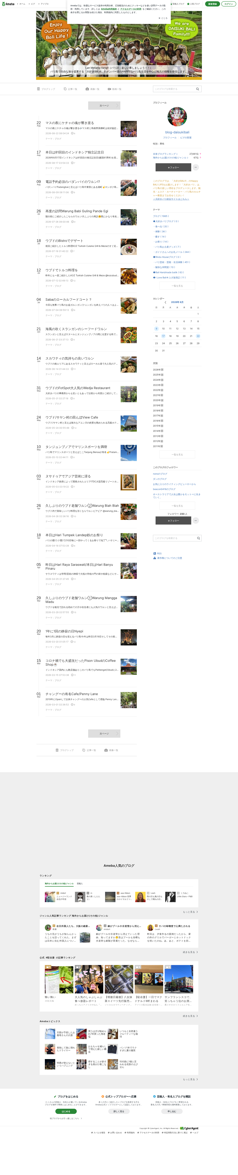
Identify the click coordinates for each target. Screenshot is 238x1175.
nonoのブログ (160, 473)
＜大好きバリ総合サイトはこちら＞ (171, 199)
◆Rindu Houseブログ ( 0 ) (167, 257)
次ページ (104, 105)
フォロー (174, 167)
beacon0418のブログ (164, 489)
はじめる (66, 1111)
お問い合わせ (116, 1132)
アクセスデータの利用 (149, 1132)
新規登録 (212, 4)
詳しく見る (119, 1111)
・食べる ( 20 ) (160, 226)
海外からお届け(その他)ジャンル (169, 157)
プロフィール (170, 137)
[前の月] (165, 302)
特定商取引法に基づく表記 (175, 1132)
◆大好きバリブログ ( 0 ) (166, 221)
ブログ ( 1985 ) (161, 216)
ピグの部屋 (186, 137)
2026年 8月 (177, 302)
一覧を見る (177, 285)
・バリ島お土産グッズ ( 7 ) (167, 246)
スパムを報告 (99, 1132)
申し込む (172, 1111)
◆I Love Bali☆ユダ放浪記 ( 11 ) (169, 277)
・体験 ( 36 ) (159, 231)
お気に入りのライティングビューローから (174, 484)
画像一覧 (94, 89)
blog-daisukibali (177, 132)
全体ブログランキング (164, 153)
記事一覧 (72, 89)
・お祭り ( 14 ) (160, 241)
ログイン (229, 4)
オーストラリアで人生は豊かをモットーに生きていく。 (177, 496)
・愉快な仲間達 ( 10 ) (164, 267)
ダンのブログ (160, 479)
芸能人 (80, 883)
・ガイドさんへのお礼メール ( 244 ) (171, 252)
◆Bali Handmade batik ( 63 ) (168, 272)
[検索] (198, 89)
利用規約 (131, 1132)
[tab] (59, 883)
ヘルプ (195, 1132)
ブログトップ (48, 89)
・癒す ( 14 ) (159, 236)
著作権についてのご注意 (169, 558)
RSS (159, 553)
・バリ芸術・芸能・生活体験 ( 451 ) (171, 262)
